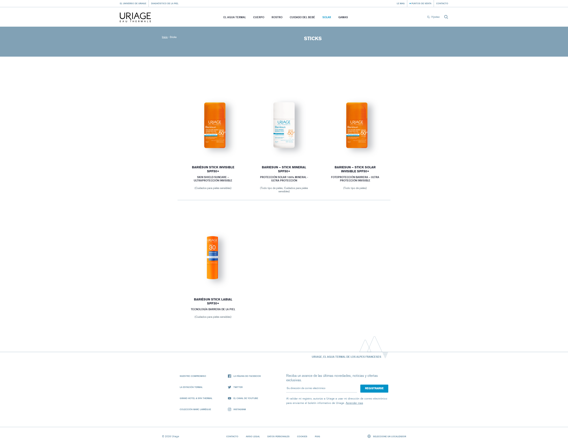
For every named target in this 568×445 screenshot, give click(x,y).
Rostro (277, 17)
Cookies (302, 436)
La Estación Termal (191, 387)
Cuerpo (258, 17)
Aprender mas (354, 403)
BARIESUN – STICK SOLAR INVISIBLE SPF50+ (355, 169)
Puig (317, 436)
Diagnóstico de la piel (164, 3)
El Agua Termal (234, 17)
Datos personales (278, 436)
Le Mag (401, 3)
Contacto (442, 3)
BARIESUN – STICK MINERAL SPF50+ (284, 169)
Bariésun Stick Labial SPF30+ (213, 301)
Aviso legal (253, 436)
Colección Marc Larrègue (195, 409)
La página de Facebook (247, 376)
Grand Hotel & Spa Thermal (196, 398)
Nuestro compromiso (193, 376)
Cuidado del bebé (302, 17)
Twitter (238, 387)
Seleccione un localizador (389, 436)
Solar (326, 17)
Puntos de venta (421, 3)
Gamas (343, 17)
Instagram (239, 409)
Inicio (165, 37)
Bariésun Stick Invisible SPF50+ (213, 169)
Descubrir (213, 147)
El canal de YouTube (245, 398)
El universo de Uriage (133, 3)
